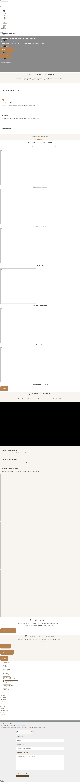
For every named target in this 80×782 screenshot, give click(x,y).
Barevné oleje (5, 670)
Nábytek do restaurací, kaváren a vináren (10, 680)
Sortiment (4, 388)
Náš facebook (3, 699)
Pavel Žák (7, 29)
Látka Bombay (5, 690)
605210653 (2, 695)
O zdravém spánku (4, 710)
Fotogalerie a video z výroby (8, 685)
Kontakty (4, 658)
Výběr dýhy (5, 666)
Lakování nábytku (6, 672)
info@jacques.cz (6, 697)
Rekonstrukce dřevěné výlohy (8, 681)
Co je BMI (5, 688)
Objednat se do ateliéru (7, 49)
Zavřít (2, 780)
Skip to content (3, 13)
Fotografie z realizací (7, 684)
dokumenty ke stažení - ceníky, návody (7, 703)
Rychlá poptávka (5, 55)
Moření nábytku (6, 668)
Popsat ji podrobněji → (5, 64)
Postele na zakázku (40, 265)
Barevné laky (5, 673)
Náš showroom (3, 714)
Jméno (19, 736)
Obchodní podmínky (4, 716)
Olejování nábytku (6, 669)
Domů (4, 11)
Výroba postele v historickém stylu (9, 678)
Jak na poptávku (6, 662)
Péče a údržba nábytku (7, 686)
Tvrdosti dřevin (5, 682)
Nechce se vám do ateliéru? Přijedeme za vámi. (12, 664)
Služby (4, 34)
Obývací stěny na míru (40, 187)
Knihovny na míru (40, 226)
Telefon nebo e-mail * (20, 744)
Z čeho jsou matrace (4, 708)
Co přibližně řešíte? (22, 752)
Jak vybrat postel (6, 689)
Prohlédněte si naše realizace (8, 630)
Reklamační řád (3, 719)
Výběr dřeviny (5, 665)
